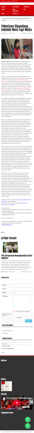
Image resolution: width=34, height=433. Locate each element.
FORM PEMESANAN (15, 10)
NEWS (2, 13)
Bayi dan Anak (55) (7, 330)
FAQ (24, 9)
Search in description (8, 348)
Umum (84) (5, 333)
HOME (3, 7)
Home (4, 18)
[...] (27, 269)
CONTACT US (15, 13)
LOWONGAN (26, 7)
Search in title (6, 346)
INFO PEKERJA (16, 7)
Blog (8, 18)
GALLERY (3, 9)
